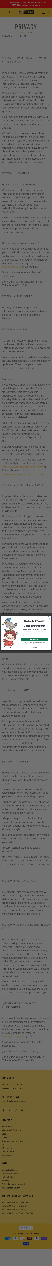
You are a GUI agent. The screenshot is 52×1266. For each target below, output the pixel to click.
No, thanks (34, 647)
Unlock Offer (34, 639)
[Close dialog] (49, 617)
